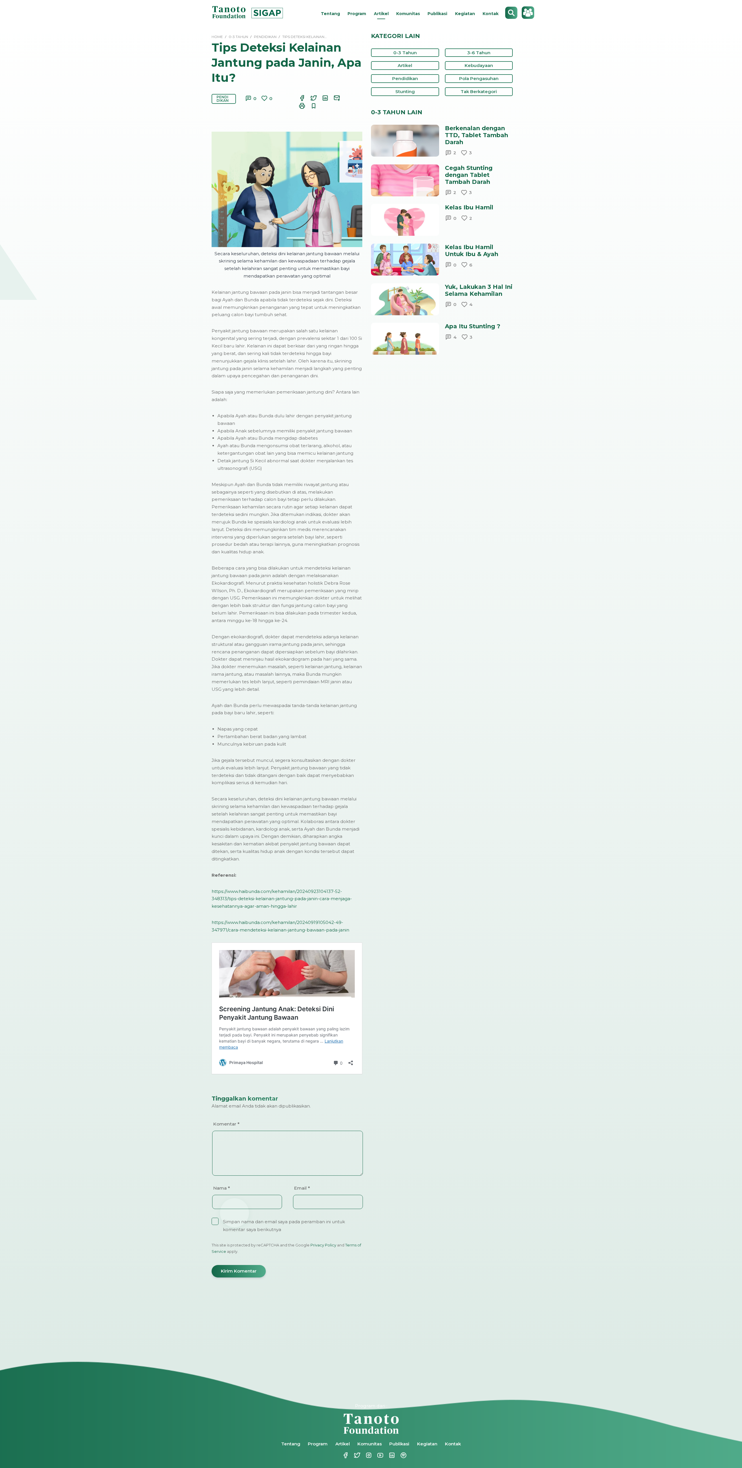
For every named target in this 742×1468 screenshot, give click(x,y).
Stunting (405, 91)
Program (357, 13)
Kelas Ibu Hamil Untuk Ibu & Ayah (471, 251)
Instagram (365, 1455)
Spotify (400, 1455)
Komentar (226, 1124)
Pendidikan (223, 99)
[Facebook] (298, 98)
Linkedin (388, 1455)
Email (302, 1188)
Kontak (491, 13)
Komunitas (408, 13)
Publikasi (437, 13)
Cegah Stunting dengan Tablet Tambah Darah (468, 174)
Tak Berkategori (479, 91)
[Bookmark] (310, 105)
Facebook (342, 1455)
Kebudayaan (479, 65)
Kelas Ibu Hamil (469, 207)
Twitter (353, 1455)
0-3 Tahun (405, 52)
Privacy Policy (323, 1245)
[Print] (298, 105)
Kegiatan (465, 13)
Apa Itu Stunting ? (472, 326)
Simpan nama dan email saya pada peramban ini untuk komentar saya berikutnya (284, 1225)
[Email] (333, 98)
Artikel (381, 13)
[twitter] (310, 98)
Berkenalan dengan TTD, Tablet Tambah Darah (476, 135)
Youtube (377, 1455)
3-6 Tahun (478, 52)
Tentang (330, 13)
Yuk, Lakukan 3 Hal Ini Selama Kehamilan (478, 290)
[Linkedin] (322, 98)
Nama (221, 1188)
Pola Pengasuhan (479, 78)
